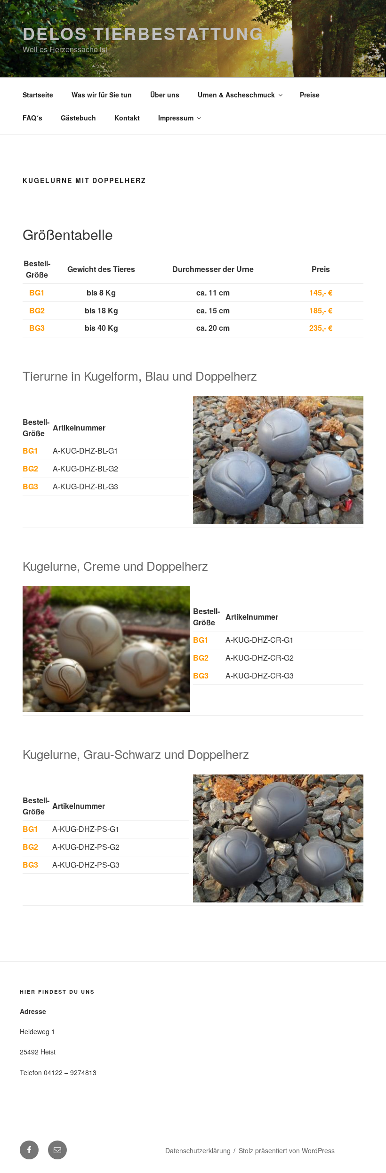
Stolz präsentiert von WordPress (287, 1150)
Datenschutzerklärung (198, 1150)
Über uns (164, 94)
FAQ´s (32, 117)
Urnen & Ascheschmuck (236, 94)
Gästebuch (78, 117)
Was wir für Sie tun (102, 94)
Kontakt (127, 117)
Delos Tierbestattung (143, 33)
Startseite (38, 94)
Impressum (175, 117)
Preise (310, 94)
